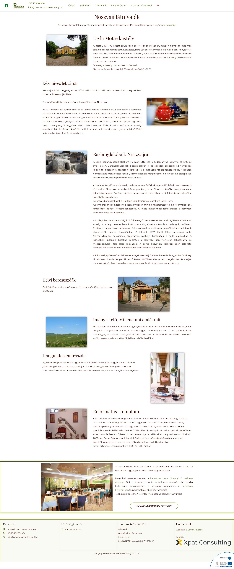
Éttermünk (100, 5)
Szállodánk (85, 5)
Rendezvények (118, 5)
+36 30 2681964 (36, 3)
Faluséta (171, 25)
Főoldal (71, 5)
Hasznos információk (141, 5)
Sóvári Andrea (195, 529)
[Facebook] (7, 5)
